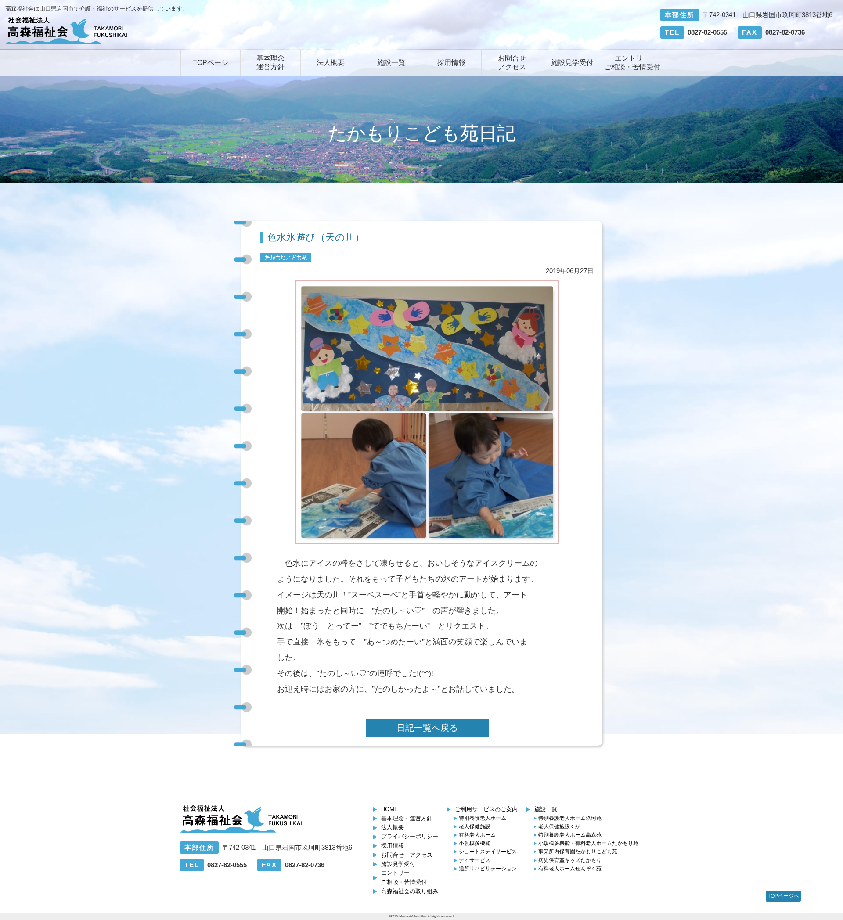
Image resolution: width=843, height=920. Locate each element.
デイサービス (474, 860)
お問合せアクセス (512, 62)
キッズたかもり (570, 860)
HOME (389, 809)
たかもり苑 (588, 843)
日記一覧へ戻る (427, 728)
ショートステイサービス (488, 851)
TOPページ (210, 62)
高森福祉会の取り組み (409, 891)
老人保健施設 (474, 826)
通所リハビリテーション (488, 869)
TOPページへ (783, 896)
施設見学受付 (572, 62)
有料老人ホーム (477, 835)
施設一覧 (391, 62)
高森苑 (570, 835)
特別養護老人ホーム (482, 818)
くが (559, 826)
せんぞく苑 (570, 869)
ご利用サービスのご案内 (486, 809)
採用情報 (451, 62)
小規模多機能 (474, 843)
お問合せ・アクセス (406, 855)
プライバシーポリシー (409, 836)
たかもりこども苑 (577, 851)
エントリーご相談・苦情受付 (632, 62)
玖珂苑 (570, 818)
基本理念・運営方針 (406, 818)
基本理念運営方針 (270, 62)
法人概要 (331, 62)
